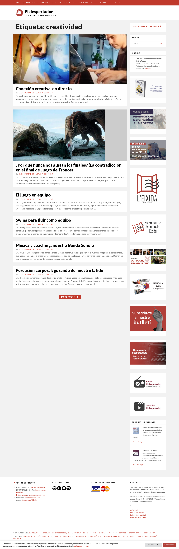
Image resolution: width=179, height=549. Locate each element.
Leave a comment (44, 93)
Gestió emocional (98, 533)
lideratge (17, 538)
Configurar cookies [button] (153, 545)
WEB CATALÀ (155, 26)
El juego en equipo (33, 194)
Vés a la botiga (138, 442)
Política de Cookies (137, 513)
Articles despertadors (37, 495)
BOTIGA (118, 3)
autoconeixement (112, 536)
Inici (18, 3)
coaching (27, 536)
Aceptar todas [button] (169, 545)
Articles (46, 533)
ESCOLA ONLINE (86, 3)
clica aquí (148, 69)
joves (125, 536)
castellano (34, 533)
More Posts (68, 297)
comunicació (151, 536)
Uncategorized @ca (61, 533)
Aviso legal (134, 510)
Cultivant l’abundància (38, 488)
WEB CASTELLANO (140, 26)
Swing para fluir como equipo (43, 220)
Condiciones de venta (138, 517)
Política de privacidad (138, 515)
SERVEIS (29, 3)
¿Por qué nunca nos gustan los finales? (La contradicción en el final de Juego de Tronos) (69, 167)
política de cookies (81, 546)
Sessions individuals (29, 500)
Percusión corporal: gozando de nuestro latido (59, 270)
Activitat (76, 533)
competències (136, 536)
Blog (85, 533)
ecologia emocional (62, 536)
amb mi (112, 533)
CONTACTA (104, 3)
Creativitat (134, 533)
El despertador (39, 11)
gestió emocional (42, 536)
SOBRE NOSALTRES (64, 3)
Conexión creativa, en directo (44, 88)
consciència (95, 536)
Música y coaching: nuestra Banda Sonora (55, 245)
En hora (44, 3)
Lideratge (122, 533)
